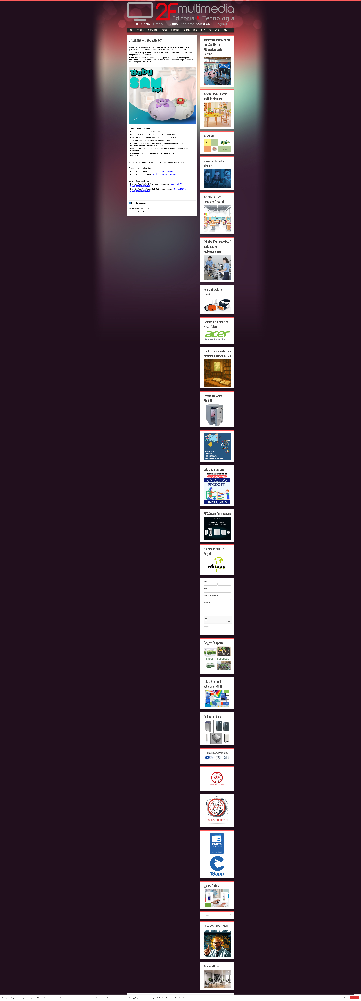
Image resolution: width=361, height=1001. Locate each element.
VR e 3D (195, 30)
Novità (225, 30)
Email (205, 588)
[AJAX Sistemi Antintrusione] (217, 528)
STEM (210, 30)
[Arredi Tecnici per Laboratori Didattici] (217, 218)
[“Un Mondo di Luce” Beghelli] (217, 565)
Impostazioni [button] (344, 998)
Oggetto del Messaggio (211, 595)
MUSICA (203, 30)
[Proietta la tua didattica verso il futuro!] (217, 335)
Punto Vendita (140, 30)
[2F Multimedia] (180, 14)
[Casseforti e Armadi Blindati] (214, 414)
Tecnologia (186, 30)
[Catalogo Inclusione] (217, 488)
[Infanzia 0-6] (217, 145)
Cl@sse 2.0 (164, 30)
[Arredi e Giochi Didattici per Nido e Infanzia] (217, 114)
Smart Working (152, 30)
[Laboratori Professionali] (217, 943)
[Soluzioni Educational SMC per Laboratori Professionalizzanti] (217, 267)
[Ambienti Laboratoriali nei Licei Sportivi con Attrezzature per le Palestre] (217, 71)
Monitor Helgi (175, 30)
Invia (206, 628)
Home (130, 30)
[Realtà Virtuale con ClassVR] (217, 305)
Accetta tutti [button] (354, 997)
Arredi (217, 30)
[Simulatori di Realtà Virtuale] (217, 178)
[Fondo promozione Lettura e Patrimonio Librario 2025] (217, 373)
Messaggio (207, 602)
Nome (205, 581)
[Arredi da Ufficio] (217, 978)
